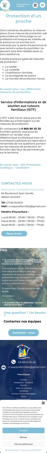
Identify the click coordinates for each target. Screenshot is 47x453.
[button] (43, 403)
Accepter (23, 430)
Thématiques (23, 374)
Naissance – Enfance (23, 382)
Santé (23, 396)
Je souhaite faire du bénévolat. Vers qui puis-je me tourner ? (23, 303)
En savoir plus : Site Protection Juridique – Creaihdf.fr (20, 166)
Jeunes (23, 385)
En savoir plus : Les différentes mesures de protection (20, 91)
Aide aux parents (23, 388)
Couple (23, 379)
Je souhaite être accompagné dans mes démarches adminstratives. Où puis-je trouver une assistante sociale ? (22, 262)
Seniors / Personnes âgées (23, 394)
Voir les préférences (23, 444)
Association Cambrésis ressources (22, 189)
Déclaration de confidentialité (30, 450)
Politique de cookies (12, 450)
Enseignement (23, 399)
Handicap (23, 391)
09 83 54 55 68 (27, 362)
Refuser (23, 437)
